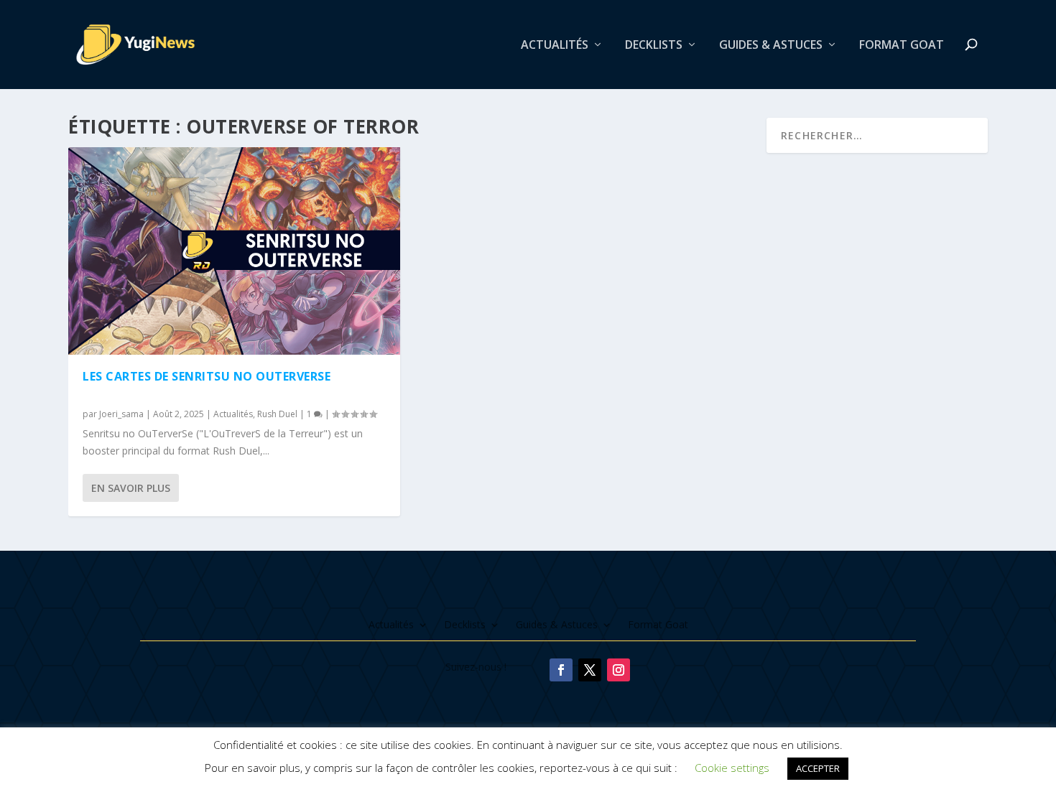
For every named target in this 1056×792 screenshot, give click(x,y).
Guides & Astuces (771, 45)
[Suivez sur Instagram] (618, 669)
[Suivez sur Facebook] (561, 669)
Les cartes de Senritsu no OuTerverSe (206, 376)
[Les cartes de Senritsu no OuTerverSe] (234, 251)
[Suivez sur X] (589, 669)
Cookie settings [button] (732, 767)
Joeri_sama (121, 414)
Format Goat (901, 45)
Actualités (554, 45)
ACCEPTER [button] (818, 768)
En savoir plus (130, 488)
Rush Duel (277, 414)
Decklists (653, 45)
